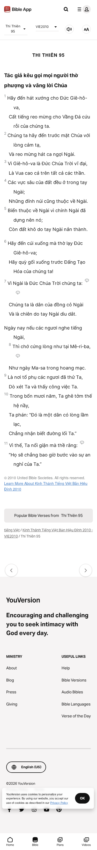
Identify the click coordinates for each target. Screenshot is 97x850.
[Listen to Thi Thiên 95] (69, 29)
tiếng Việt (12, 530)
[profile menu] (83, 9)
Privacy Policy (59, 802)
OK (82, 798)
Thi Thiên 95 (12, 28)
